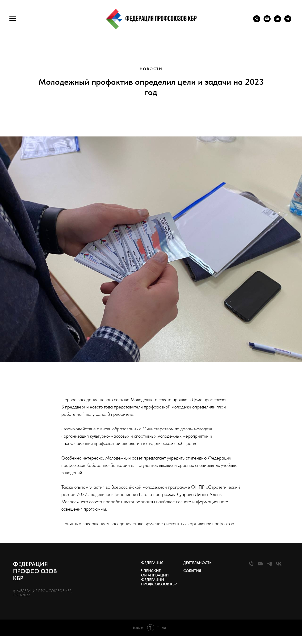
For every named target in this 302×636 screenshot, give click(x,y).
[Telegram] (269, 566)
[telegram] (287, 21)
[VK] (278, 566)
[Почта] (267, 21)
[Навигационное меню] (12, 18)
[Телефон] (256, 21)
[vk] (277, 21)
